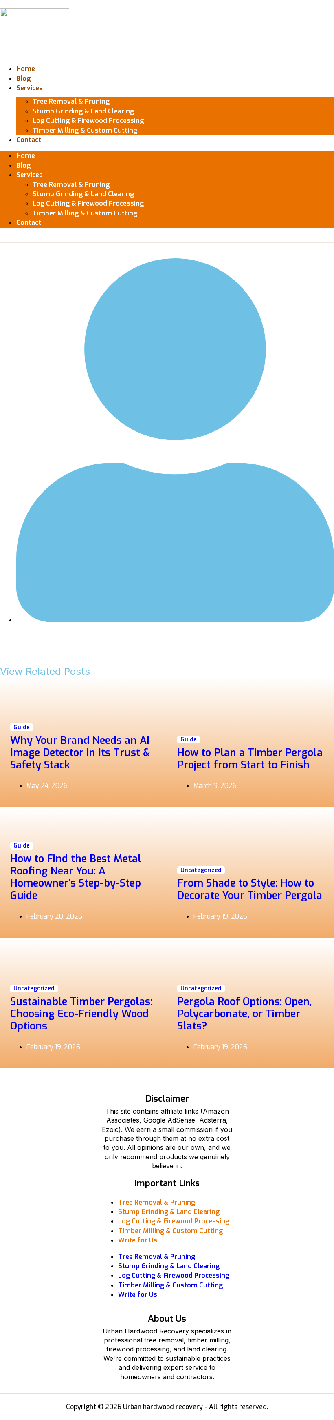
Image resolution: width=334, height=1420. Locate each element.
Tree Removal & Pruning (71, 101)
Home (25, 68)
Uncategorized (201, 870)
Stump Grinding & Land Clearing (83, 111)
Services (29, 88)
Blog (23, 78)
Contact (28, 139)
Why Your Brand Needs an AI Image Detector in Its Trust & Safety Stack (80, 753)
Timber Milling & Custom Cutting (85, 130)
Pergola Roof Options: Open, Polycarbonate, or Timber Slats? (244, 1014)
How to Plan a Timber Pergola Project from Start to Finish (250, 759)
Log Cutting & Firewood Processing (88, 120)
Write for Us (137, 1240)
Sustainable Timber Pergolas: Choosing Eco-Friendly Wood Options (81, 1014)
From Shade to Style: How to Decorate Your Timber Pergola (249, 889)
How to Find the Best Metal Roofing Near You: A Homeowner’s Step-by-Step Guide (75, 877)
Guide (21, 727)
